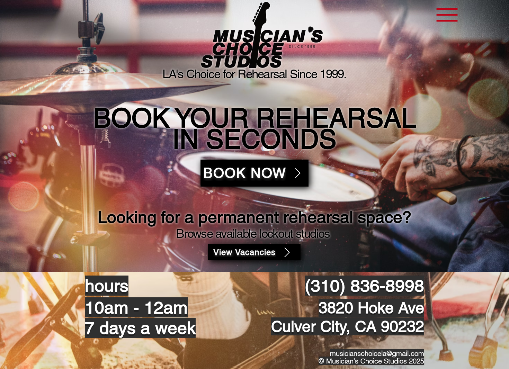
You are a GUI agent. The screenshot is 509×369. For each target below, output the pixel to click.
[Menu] (447, 14)
